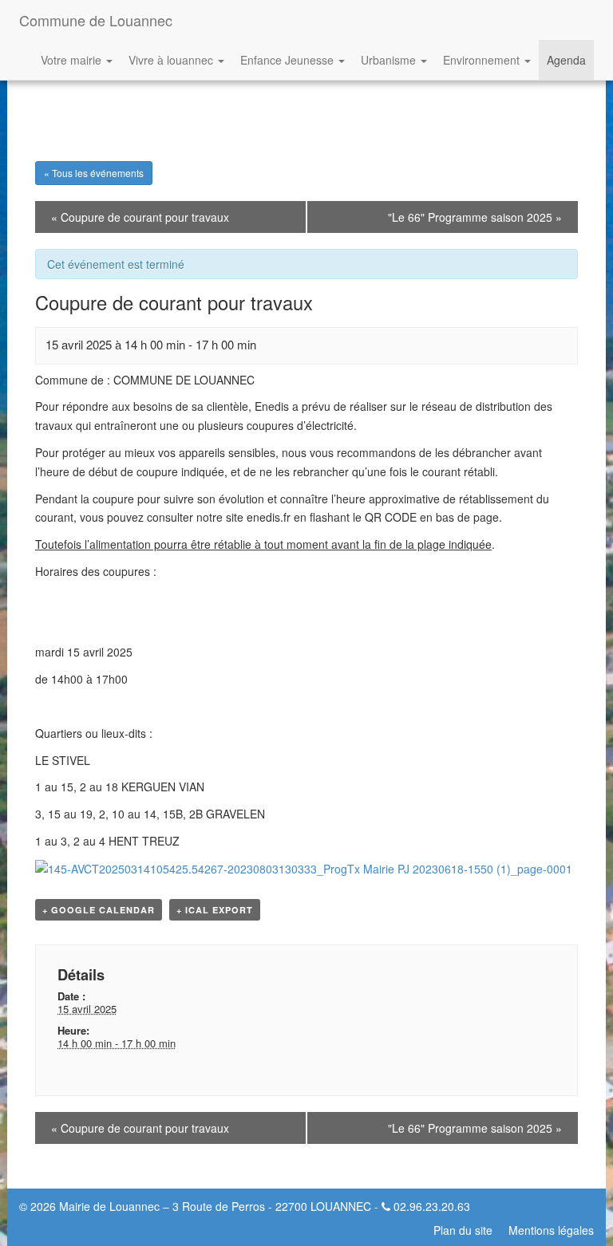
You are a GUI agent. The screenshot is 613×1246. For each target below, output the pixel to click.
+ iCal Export (214, 910)
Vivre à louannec (172, 60)
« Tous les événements (94, 172)
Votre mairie (73, 60)
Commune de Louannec (95, 20)
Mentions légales (551, 1230)
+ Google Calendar (98, 910)
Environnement (483, 60)
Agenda (566, 60)
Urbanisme (390, 60)
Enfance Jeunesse (288, 60)
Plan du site (462, 1230)
